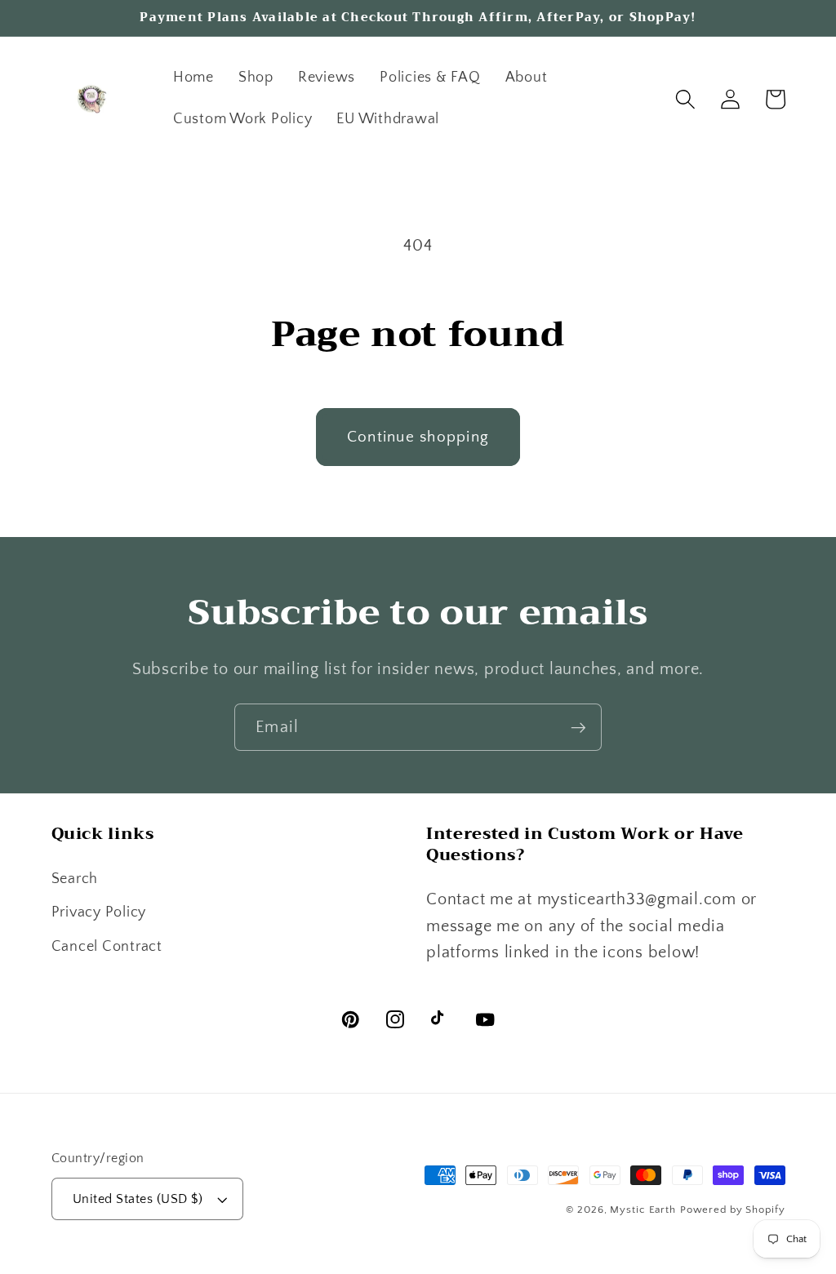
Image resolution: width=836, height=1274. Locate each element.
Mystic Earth (643, 1209)
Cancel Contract (106, 947)
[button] (685, 99)
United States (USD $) (138, 1199)
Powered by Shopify (732, 1209)
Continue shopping (418, 437)
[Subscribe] (578, 727)
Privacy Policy (99, 912)
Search (75, 879)
